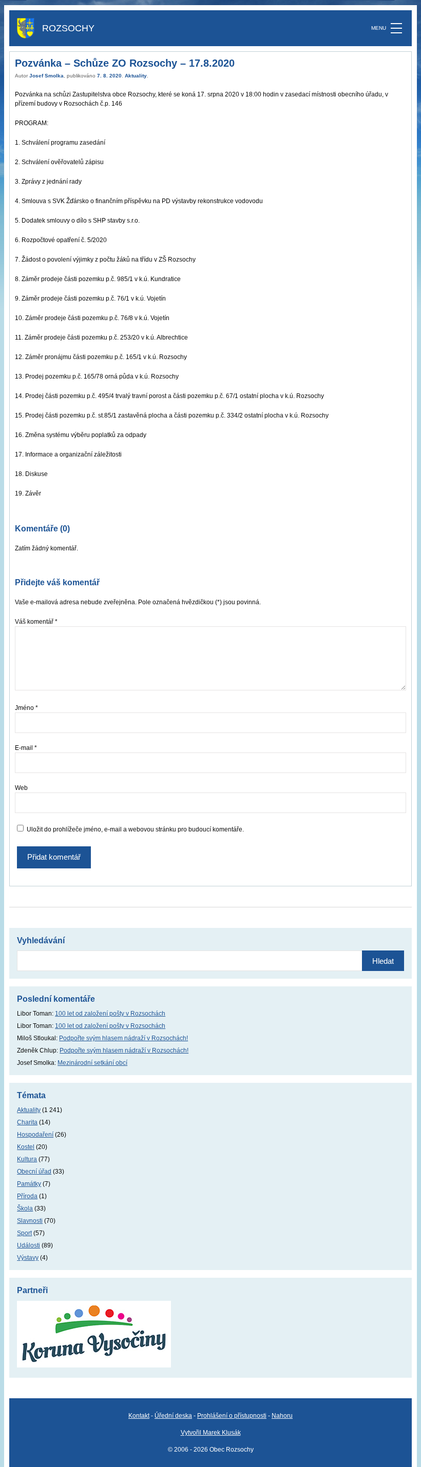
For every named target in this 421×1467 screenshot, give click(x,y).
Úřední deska (173, 1415)
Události (28, 1245)
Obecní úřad (34, 1171)
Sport (24, 1233)
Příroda (27, 1196)
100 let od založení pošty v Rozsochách (110, 1013)
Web (21, 787)
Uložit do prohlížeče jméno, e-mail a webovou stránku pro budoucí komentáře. (135, 829)
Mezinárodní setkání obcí (92, 1062)
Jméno (26, 707)
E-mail (26, 747)
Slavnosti (30, 1220)
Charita (27, 1122)
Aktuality (136, 75)
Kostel (25, 1147)
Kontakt (138, 1415)
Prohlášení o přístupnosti (231, 1415)
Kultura (27, 1159)
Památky (29, 1183)
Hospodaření (35, 1134)
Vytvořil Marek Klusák (211, 1432)
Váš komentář (36, 621)
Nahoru (282, 1415)
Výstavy (28, 1257)
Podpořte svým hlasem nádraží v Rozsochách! (123, 1038)
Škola (25, 1208)
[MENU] (396, 28)
